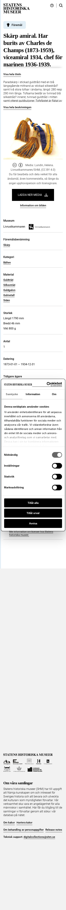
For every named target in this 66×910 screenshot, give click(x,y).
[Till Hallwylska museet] (29, 761)
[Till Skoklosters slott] (7, 769)
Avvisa (33, 523)
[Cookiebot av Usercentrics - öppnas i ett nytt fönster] (47, 384)
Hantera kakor (24, 822)
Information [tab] (33, 394)
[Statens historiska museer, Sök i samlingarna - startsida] (16, 8)
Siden (6, 300)
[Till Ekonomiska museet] (17, 761)
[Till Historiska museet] (38, 761)
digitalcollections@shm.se (39, 837)
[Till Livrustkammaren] (48, 761)
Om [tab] (54, 394)
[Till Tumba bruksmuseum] (19, 769)
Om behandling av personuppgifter (23, 829)
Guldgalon (9, 290)
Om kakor (9, 822)
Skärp (6, 245)
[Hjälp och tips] (52, 5)
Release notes (53, 829)
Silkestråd (9, 285)
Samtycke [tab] (12, 394)
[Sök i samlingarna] (61, 5)
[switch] (57, 466)
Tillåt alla (33, 502)
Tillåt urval (33, 513)
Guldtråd (8, 279)
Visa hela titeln (12, 74)
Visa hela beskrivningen (17, 107)
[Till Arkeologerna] (7, 761)
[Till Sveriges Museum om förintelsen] (35, 769)
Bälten (7, 262)
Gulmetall (9, 295)
